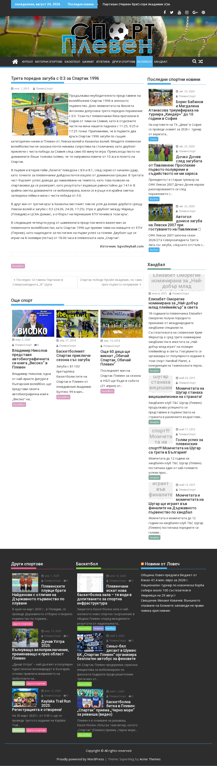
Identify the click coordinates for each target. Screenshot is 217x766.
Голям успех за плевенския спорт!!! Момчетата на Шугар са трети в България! (160, 436)
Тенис (153, 139)
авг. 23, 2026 (187, 91)
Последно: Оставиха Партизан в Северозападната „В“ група (38, 282)
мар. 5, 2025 (23, 339)
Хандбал (160, 61)
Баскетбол (72, 61)
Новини (98, 628)
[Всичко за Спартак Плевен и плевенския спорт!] (15, 61)
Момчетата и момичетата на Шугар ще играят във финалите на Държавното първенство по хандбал (160, 492)
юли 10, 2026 (117, 576)
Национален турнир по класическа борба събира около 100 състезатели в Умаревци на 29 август (172, 590)
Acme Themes (150, 759)
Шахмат (88, 61)
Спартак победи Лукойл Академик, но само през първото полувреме (111, 282)
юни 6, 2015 (159, 293)
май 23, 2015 (187, 378)
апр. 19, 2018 (111, 340)
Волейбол (144, 61)
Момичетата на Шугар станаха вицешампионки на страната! (160, 385)
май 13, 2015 (187, 485)
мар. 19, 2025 (52, 631)
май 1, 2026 (116, 691)
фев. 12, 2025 (52, 691)
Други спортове (123, 61)
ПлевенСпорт (44, 88)
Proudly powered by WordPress (80, 759)
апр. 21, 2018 (67, 340)
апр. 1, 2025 (51, 576)
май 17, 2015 (187, 429)
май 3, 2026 (116, 636)
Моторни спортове (48, 61)
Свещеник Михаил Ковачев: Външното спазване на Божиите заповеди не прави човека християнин (172, 605)
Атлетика (103, 61)
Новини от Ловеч (162, 563)
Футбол (27, 61)
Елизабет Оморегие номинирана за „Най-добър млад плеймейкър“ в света (177, 283)
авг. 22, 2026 (187, 146)
